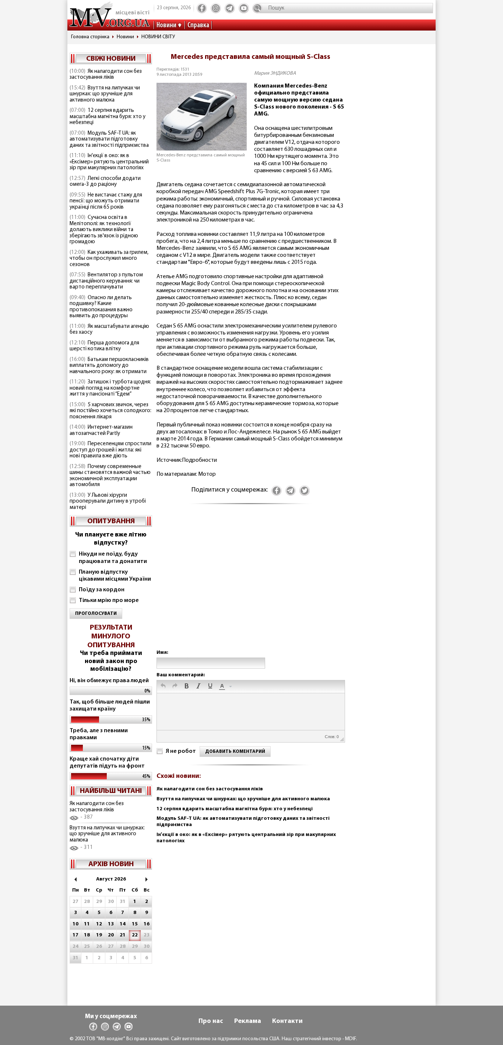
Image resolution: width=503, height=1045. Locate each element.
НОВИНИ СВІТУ (158, 37)
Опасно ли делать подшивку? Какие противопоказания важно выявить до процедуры (101, 307)
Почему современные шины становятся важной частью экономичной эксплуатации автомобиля (110, 476)
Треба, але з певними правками (99, 734)
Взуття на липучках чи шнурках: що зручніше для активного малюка (105, 94)
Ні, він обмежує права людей (109, 681)
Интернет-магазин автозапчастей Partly (101, 430)
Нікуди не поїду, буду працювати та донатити (113, 557)
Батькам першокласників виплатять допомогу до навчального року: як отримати (109, 366)
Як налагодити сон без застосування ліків (106, 75)
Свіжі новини (111, 59)
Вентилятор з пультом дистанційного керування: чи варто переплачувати (106, 281)
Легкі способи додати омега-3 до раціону (105, 182)
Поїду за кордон (101, 590)
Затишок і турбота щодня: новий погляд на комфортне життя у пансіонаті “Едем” (110, 388)
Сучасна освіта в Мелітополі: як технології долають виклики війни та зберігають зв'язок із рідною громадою (104, 230)
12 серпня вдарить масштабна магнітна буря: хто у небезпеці (107, 116)
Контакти (287, 1021)
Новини (166, 25)
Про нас (210, 1021)
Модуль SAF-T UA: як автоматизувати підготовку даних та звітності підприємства (109, 139)
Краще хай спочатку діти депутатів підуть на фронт (107, 762)
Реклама (247, 1021)
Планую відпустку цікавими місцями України (115, 575)
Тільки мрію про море (109, 600)
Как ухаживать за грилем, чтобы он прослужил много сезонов (109, 259)
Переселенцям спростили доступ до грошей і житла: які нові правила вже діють (110, 450)
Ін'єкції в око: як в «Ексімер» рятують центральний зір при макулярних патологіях (109, 162)
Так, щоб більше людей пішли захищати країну (110, 705)
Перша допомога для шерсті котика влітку (104, 346)
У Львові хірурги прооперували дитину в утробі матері (108, 501)
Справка (198, 25)
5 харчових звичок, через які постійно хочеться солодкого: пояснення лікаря (110, 411)
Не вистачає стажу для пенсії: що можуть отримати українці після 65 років (106, 201)
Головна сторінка (90, 37)
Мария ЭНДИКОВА (275, 73)
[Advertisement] (250, 584)
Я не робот (181, 751)
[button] (163, 686)
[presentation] (163, 686)
